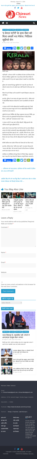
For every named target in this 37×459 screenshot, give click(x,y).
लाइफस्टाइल (18, 30)
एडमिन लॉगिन (4, 423)
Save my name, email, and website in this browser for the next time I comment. (18, 285)
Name (3, 252)
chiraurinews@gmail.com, (10, 392)
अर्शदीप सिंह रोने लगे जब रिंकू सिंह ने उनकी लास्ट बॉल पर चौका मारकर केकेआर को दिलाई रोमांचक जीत (18, 180)
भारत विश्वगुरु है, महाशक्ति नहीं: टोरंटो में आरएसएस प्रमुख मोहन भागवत (16, 336)
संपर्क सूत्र (3, 426)
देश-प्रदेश (5, 30)
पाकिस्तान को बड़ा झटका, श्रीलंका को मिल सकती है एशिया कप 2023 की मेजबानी (18, 169)
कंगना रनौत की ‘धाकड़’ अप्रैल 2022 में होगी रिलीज (29, 203)
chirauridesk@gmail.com (25, 392)
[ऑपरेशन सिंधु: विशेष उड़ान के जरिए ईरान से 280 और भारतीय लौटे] (6, 193)
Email (3, 262)
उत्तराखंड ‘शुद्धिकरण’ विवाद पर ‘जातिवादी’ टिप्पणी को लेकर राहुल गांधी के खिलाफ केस (23, 351)
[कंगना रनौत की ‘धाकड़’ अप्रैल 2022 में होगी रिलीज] (30, 193)
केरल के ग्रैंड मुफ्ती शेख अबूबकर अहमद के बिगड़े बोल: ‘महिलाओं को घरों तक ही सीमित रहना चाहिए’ (23, 360)
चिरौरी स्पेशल (5, 332)
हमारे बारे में (3, 417)
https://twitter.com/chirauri (17, 411)
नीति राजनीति (11, 30)
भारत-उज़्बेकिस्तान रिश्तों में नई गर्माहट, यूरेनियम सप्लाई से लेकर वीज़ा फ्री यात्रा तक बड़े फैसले (23, 369)
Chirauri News (15, 42)
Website (3, 272)
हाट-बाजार (3, 431)
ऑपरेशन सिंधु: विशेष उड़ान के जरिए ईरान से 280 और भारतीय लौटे (6, 203)
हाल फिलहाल (25, 30)
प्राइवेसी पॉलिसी (4, 428)
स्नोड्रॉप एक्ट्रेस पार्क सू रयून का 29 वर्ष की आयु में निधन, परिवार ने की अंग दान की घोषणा (18, 204)
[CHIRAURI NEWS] (3, 23)
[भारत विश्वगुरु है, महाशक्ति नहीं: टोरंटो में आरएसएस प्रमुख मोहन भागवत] (18, 312)
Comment (5, 227)
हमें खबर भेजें (4, 420)
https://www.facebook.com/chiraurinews (19, 407)
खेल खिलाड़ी (16, 426)
